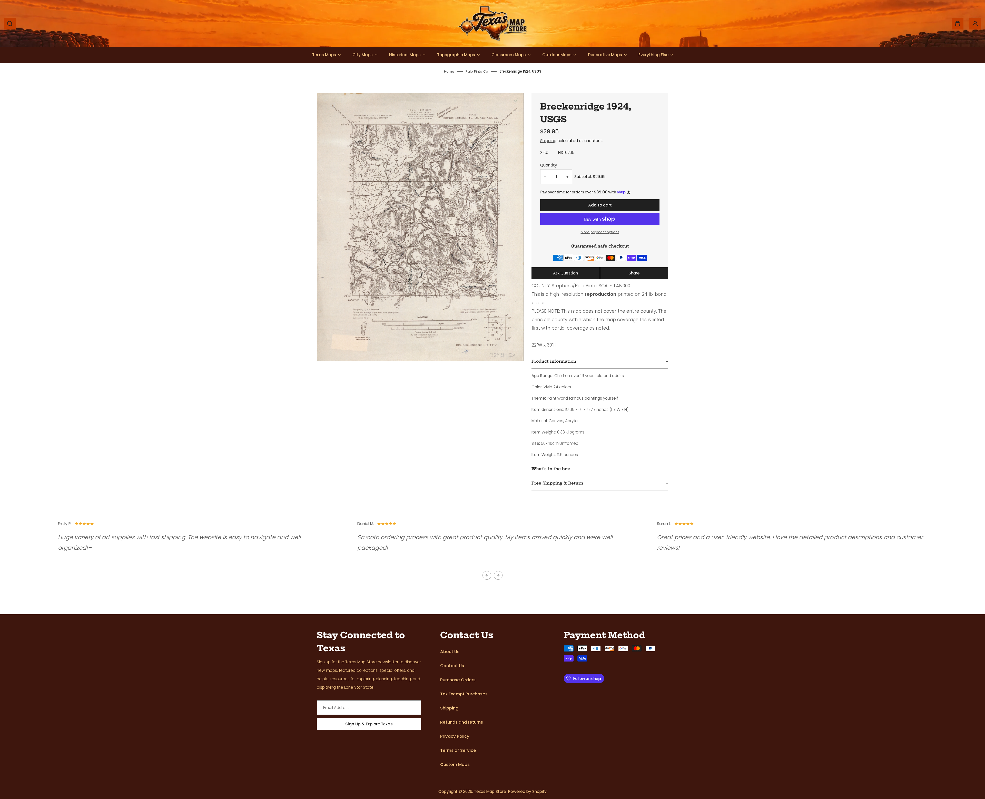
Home (449, 71)
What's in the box (550, 468)
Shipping (548, 140)
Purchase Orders (458, 680)
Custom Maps (455, 764)
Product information (553, 361)
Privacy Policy (454, 736)
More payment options (600, 232)
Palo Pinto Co (477, 71)
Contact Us (452, 666)
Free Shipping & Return (557, 483)
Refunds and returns (461, 722)
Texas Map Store (490, 791)
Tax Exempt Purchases (464, 694)
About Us (449, 652)
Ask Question (565, 273)
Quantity (548, 165)
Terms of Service (458, 750)
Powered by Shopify (527, 791)
